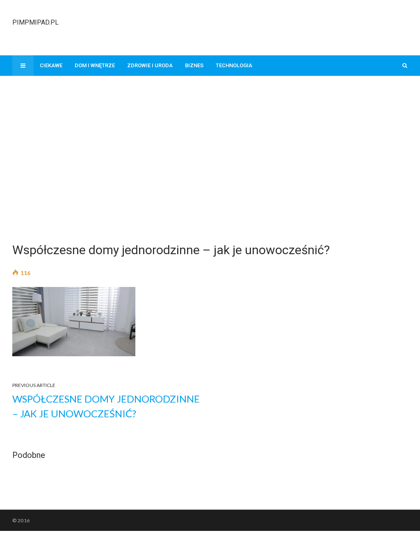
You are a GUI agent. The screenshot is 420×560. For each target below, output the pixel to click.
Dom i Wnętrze (95, 65)
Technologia (234, 65)
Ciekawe (51, 65)
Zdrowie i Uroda (150, 65)
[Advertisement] (258, 26)
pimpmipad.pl (35, 22)
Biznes (194, 65)
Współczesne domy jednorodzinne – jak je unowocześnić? (106, 406)
